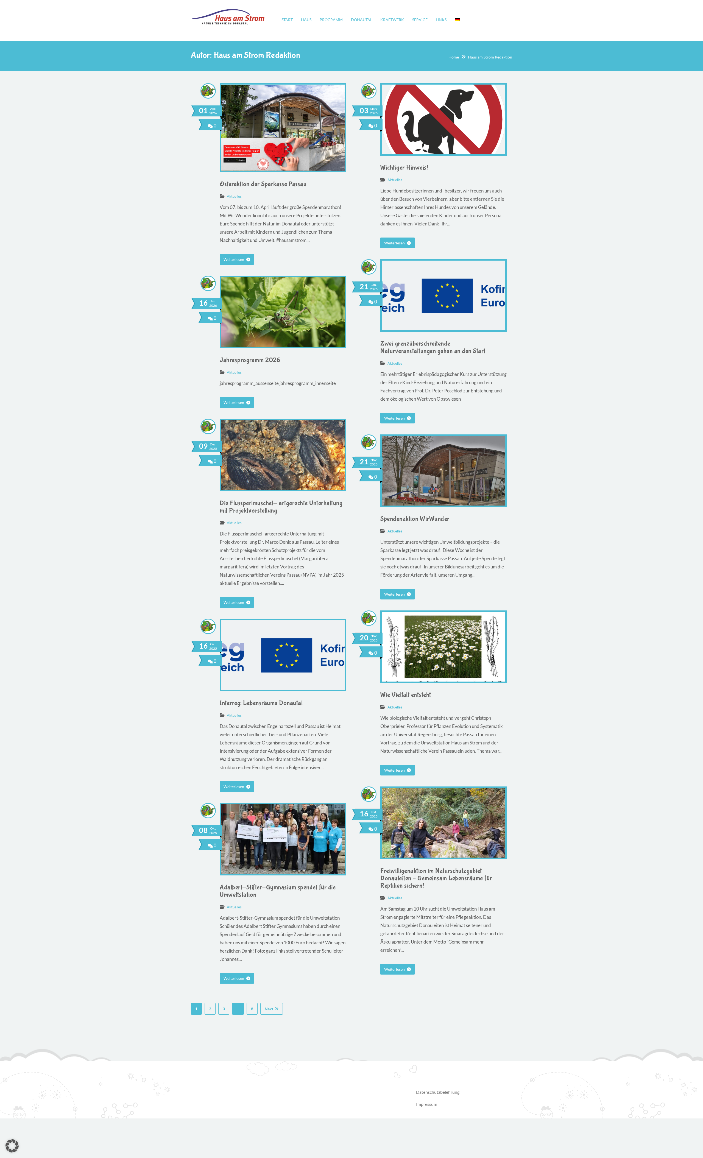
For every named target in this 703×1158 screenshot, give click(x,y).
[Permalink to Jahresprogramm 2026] (283, 345)
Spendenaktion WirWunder (415, 519)
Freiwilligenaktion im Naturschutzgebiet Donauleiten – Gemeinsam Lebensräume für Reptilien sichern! (436, 878)
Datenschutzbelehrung (437, 1092)
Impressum (426, 1104)
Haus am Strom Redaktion (490, 57)
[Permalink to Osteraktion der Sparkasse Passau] (283, 169)
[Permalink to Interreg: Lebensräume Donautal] (283, 688)
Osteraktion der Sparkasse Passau (263, 184)
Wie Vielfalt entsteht (405, 695)
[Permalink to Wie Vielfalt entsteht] (443, 680)
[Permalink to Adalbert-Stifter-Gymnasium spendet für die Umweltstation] (283, 872)
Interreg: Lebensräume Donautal (261, 703)
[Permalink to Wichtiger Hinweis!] (443, 152)
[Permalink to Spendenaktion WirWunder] (443, 504)
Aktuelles (234, 196)
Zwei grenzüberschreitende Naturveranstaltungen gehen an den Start (433, 347)
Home (453, 57)
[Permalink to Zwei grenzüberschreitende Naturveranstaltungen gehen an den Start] (443, 328)
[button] (12, 1146)
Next (269, 1008)
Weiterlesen (234, 259)
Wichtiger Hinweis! (404, 167)
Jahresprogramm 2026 (250, 360)
